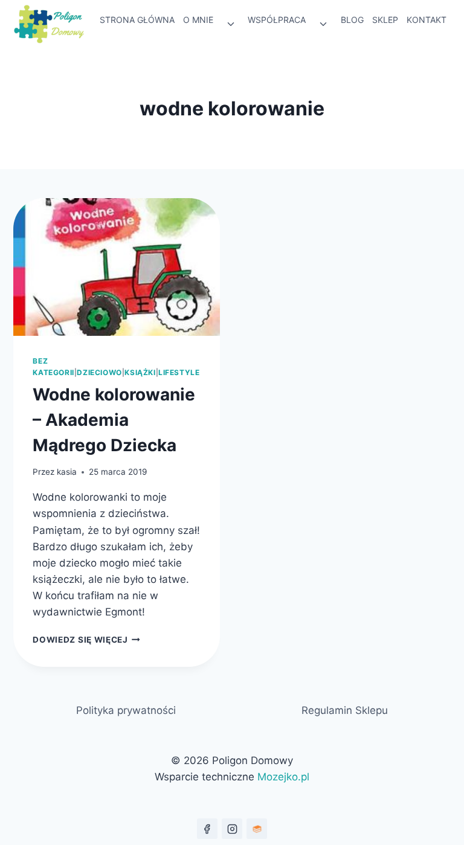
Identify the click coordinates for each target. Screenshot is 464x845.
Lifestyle (178, 372)
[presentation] (116, 267)
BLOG (352, 19)
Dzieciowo (99, 372)
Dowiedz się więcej (86, 639)
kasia (67, 472)
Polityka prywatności (126, 710)
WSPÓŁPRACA (277, 19)
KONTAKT (426, 19)
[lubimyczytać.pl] (256, 828)
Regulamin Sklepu (344, 710)
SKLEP (385, 19)
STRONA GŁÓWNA (137, 19)
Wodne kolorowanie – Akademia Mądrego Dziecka (114, 419)
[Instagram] (232, 828)
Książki (139, 372)
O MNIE (198, 19)
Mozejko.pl (283, 777)
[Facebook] (207, 828)
